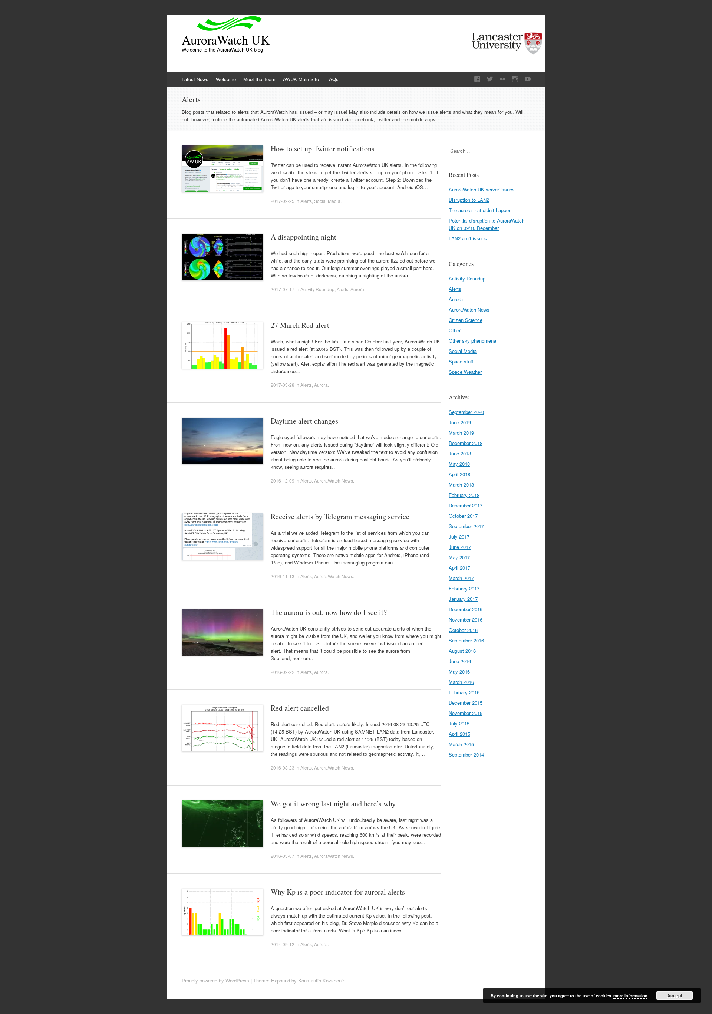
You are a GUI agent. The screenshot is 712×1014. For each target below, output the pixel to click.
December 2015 (465, 702)
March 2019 (461, 432)
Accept (674, 995)
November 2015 (465, 713)
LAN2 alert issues (468, 238)
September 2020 (466, 411)
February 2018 (464, 494)
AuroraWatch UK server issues (482, 189)
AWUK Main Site (301, 79)
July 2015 (459, 723)
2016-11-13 (282, 576)
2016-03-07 (282, 856)
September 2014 (466, 754)
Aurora (357, 289)
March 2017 (461, 578)
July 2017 (459, 536)
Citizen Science (465, 319)
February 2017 (464, 588)
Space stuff (461, 361)
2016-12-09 (282, 480)
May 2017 (459, 557)
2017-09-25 (282, 201)
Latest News (195, 79)
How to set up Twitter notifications (323, 149)
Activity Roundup (317, 289)
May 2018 (459, 463)
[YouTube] (527, 79)
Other (455, 330)
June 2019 (460, 422)
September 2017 (466, 526)
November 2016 (465, 619)
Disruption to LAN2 (469, 199)
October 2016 (463, 629)
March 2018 (461, 484)
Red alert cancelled (300, 708)
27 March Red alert (300, 325)
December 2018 (465, 443)
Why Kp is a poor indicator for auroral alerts (338, 892)
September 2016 (466, 640)
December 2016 (465, 609)
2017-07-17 (282, 289)
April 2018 (459, 474)
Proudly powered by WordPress (215, 980)
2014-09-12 (282, 944)
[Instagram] (515, 79)
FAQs (332, 79)
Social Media (327, 201)
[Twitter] (490, 79)
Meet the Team (259, 79)
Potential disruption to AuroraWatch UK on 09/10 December (486, 224)
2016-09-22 (282, 672)
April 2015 (459, 733)
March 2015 (461, 744)
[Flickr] (502, 79)
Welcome (226, 79)
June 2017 (460, 546)
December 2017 (465, 505)
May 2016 (459, 671)
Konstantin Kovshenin (321, 980)
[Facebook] (477, 79)
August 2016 (462, 650)
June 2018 (460, 453)
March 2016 (461, 681)
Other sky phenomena (472, 340)
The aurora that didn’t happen (480, 210)
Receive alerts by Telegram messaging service (340, 516)
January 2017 (463, 598)
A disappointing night (303, 237)
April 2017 (459, 567)
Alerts (306, 201)
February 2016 (464, 692)
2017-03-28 (282, 385)
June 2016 (460, 661)
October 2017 (463, 515)
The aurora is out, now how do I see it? (329, 612)
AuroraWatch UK (226, 39)
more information (630, 995)
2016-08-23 (282, 767)
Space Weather (465, 371)
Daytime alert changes (304, 421)
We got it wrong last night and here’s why (333, 804)
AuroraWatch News (333, 480)
